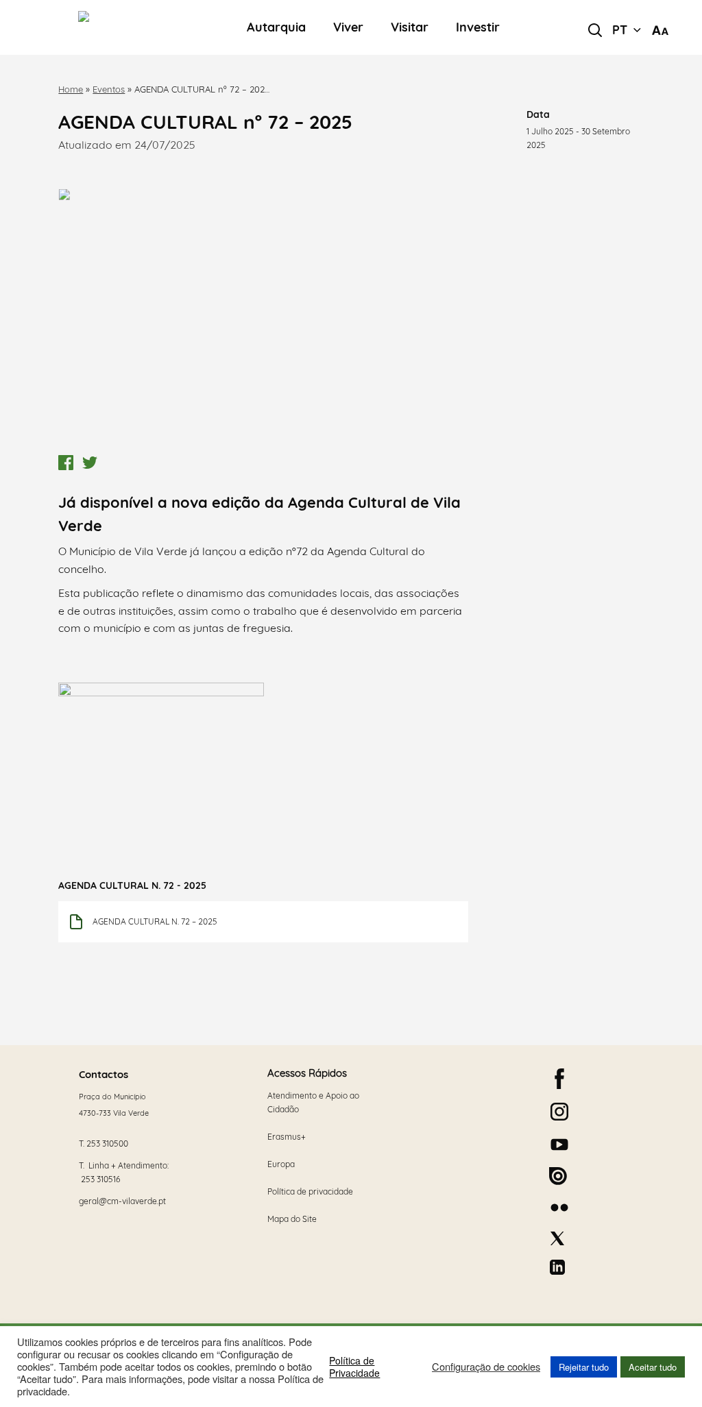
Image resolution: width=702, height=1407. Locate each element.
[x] (557, 1238)
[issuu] (558, 1176)
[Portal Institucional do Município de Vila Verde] (131, 27)
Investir (478, 28)
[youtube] (559, 1144)
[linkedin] (557, 1267)
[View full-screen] (263, 312)
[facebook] (559, 1078)
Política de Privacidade (354, 1366)
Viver (348, 28)
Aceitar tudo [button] (653, 1366)
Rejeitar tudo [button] (584, 1366)
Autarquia (276, 28)
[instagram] (559, 1111)
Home (70, 89)
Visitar (409, 28)
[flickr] (559, 1207)
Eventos (109, 89)
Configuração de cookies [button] (486, 1366)
